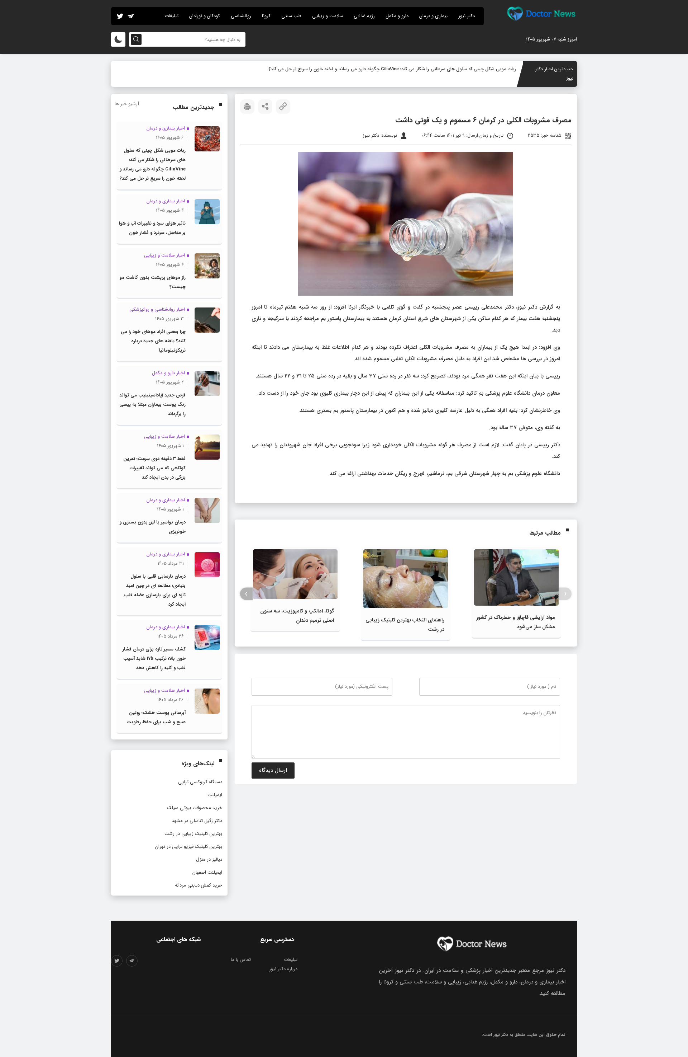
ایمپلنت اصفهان (207, 872)
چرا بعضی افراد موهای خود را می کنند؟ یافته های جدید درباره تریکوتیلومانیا (153, 341)
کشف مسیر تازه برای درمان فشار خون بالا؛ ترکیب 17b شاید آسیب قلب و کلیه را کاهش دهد (154, 658)
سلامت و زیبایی (327, 16)
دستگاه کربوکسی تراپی (200, 782)
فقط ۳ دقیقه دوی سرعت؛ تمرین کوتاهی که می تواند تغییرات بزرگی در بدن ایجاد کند (154, 468)
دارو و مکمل (397, 16)
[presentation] (565, 594)
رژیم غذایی (364, 16)
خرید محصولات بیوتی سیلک (194, 808)
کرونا (266, 16)
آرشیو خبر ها (127, 104)
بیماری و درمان (433, 16)
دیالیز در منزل (209, 859)
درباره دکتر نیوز (283, 969)
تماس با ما (241, 959)
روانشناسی (241, 16)
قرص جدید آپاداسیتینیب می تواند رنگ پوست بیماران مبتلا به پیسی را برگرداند (152, 404)
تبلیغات (171, 16)
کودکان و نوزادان (204, 16)
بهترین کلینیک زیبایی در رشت (193, 833)
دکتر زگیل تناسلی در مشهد (197, 821)
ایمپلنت (214, 795)
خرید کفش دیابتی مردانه (198, 885)
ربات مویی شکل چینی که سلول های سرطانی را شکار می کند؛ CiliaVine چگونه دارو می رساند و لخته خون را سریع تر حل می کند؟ (392, 69)
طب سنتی (291, 16)
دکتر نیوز (466, 16)
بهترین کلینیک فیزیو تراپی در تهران (188, 846)
